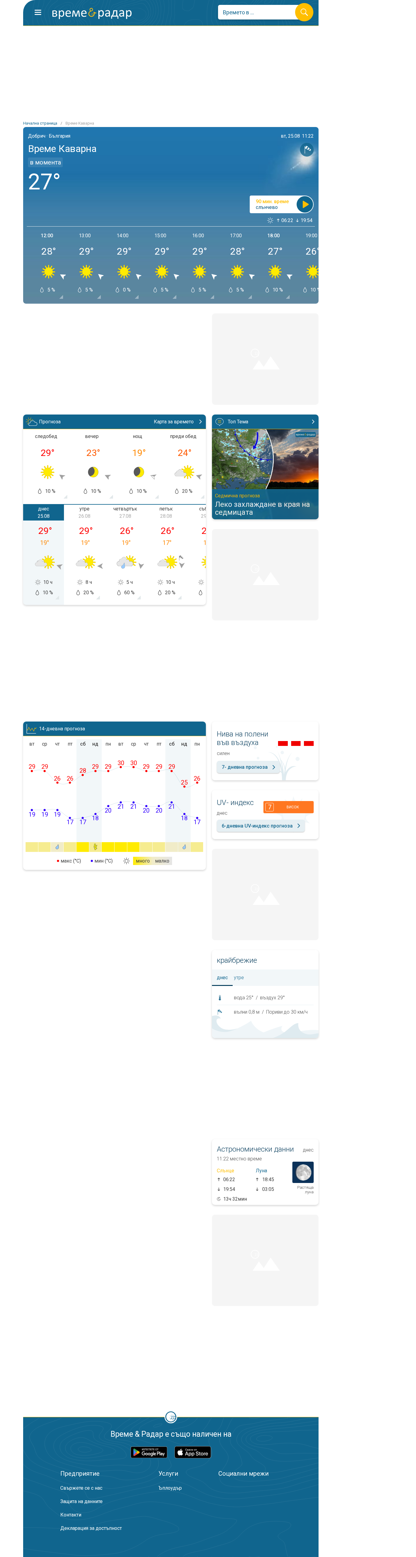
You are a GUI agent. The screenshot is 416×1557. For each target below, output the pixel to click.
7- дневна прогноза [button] (245, 767)
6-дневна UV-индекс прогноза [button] (257, 826)
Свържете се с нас (81, 1488)
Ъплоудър (170, 1488)
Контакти (70, 1515)
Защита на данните (81, 1501)
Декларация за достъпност (91, 1528)
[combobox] (261, 12)
